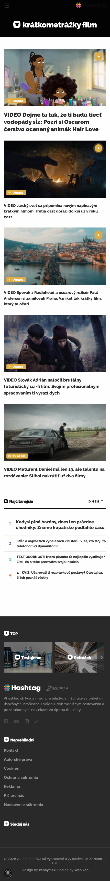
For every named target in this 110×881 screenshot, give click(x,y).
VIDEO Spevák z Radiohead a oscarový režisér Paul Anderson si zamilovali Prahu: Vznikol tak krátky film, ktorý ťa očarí (53, 298)
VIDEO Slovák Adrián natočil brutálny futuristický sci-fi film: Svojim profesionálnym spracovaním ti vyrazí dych (52, 386)
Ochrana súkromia (21, 777)
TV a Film (19, 456)
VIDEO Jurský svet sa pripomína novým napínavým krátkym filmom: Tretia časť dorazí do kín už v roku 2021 (51, 211)
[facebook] (6, 722)
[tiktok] (37, 722)
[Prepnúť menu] (6, 6)
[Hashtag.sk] (91, 5)
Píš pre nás (14, 795)
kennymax (47, 870)
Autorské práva (18, 759)
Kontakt (11, 750)
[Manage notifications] (8, 873)
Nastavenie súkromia (23, 804)
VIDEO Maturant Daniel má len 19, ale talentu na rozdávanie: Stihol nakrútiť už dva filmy (54, 472)
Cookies (11, 768)
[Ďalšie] (101, 657)
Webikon (81, 870)
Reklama (12, 786)
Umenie (18, 101)
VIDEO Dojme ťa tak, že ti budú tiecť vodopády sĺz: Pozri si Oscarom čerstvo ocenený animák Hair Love (53, 121)
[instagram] (27, 722)
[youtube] (16, 722)
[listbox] (88, 501)
